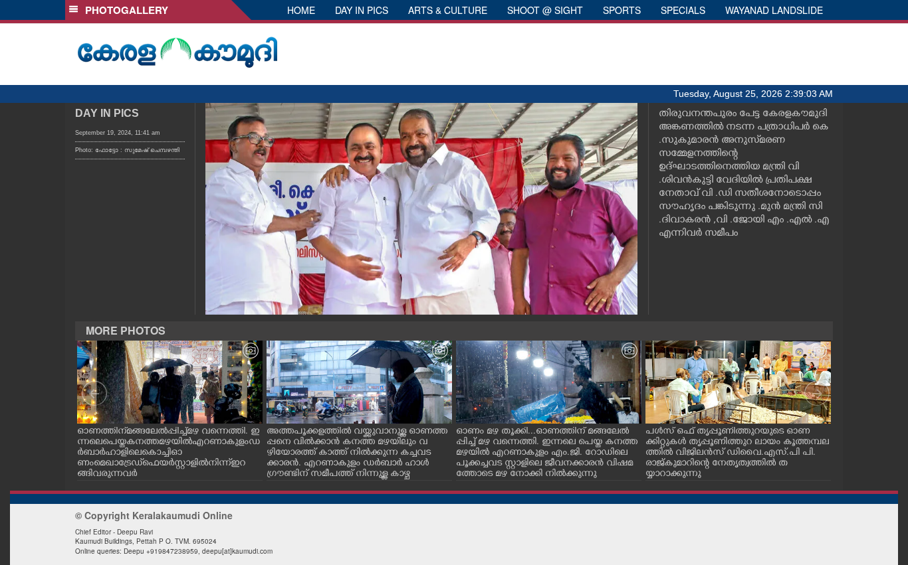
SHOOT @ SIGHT (545, 10)
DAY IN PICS (361, 10)
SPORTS (622, 10)
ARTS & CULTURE (447, 10)
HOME (301, 10)
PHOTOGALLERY (124, 10)
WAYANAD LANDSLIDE (774, 10)
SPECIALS (683, 10)
